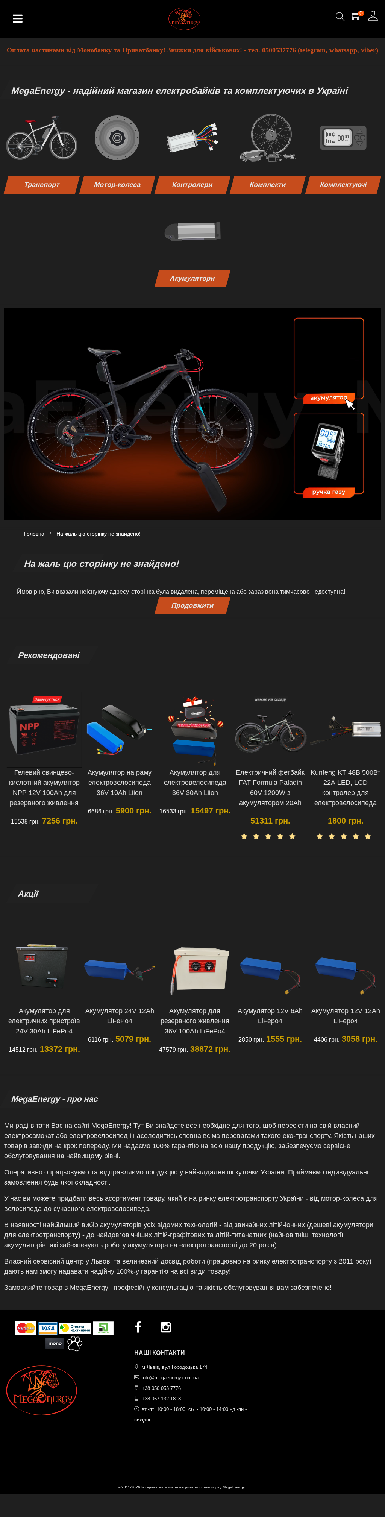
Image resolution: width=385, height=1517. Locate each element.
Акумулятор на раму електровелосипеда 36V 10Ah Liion (117, 782)
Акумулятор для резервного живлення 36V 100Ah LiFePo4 (192, 1021)
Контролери (192, 184)
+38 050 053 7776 (161, 1388)
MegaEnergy (234, 1487)
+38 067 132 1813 (161, 1399)
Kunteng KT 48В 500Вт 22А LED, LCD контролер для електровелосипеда (343, 788)
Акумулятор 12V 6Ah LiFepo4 (267, 1016)
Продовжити (192, 605)
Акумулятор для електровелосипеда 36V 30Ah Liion (192, 782)
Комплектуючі (343, 184)
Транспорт (42, 184)
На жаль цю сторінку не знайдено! (98, 534)
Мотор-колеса (117, 184)
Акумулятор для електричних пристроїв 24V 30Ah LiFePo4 (41, 1021)
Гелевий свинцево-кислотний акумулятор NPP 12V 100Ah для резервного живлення (41, 788)
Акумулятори (192, 278)
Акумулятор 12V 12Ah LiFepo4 (343, 1016)
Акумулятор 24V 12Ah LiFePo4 (117, 1016)
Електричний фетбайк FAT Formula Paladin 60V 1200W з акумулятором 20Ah (267, 788)
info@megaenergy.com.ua (170, 1377)
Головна (34, 534)
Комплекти (268, 184)
